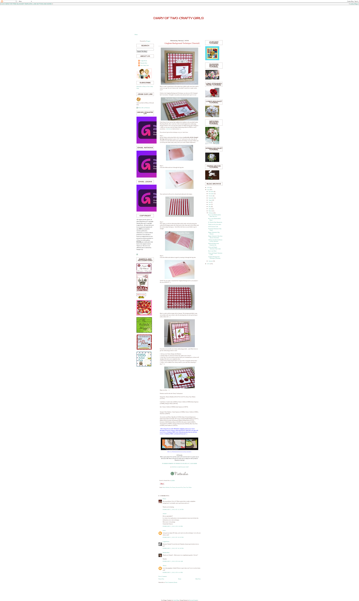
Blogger (148, 41)
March (210, 211)
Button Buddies (166, 487)
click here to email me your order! (180, 467)
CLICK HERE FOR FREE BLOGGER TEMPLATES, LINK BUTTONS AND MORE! (26, 4)
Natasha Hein (143, 63)
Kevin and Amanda (193, 600)
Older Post (198, 579)
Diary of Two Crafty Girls (179, 18)
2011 (208, 263)
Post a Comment (162, 576)
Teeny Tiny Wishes (187, 487)
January (211, 261)
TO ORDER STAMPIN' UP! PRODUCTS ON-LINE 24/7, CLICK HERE (179, 463)
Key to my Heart (212, 251)
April (210, 208)
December (211, 191)
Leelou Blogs (354, 4)
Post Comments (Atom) (171, 582)
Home (136, 34)
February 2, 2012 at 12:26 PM (173, 509)
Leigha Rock (143, 60)
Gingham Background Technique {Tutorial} (182, 43)
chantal (164, 513)
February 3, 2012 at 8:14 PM (173, 572)
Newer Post (161, 579)
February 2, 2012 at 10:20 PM (173, 548)
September (211, 198)
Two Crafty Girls (144, 65)
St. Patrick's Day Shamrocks (215, 222)
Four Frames (172, 487)
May (210, 206)
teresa (164, 530)
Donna (164, 498)
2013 (208, 187)
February (211, 213)
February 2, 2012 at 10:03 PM (173, 537)
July (210, 202)
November (211, 193)
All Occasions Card (213, 226)
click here (168, 129)
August (211, 200)
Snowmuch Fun (179, 487)
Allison (164, 565)
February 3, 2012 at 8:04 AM (173, 561)
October (211, 196)
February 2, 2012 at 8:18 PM (173, 526)
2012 (208, 189)
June (210, 204)
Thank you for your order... (215, 224)
